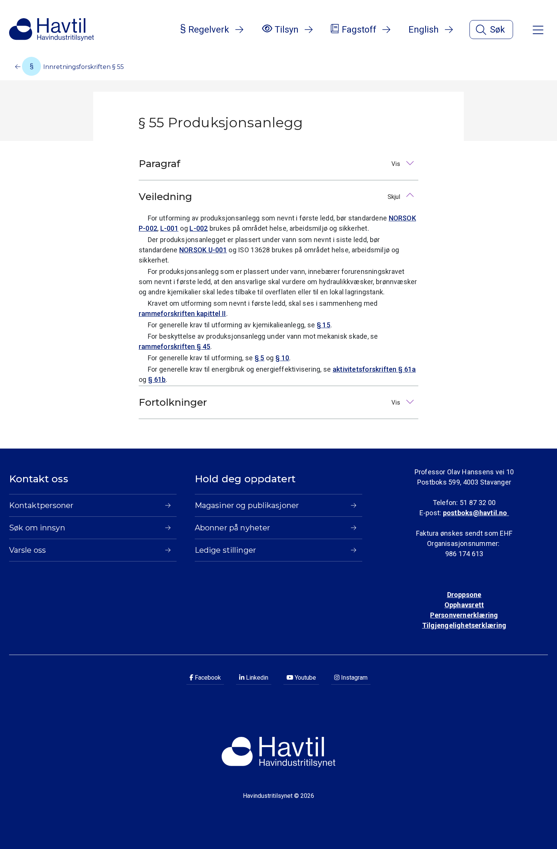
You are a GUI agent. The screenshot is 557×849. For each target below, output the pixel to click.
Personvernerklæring (464, 615)
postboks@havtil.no (476, 513)
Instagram (354, 677)
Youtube (304, 677)
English (423, 29)
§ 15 (323, 325)
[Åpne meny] (538, 29)
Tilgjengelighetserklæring (464, 625)
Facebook (207, 677)
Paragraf (270, 164)
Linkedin (256, 677)
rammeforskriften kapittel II (182, 313)
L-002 (198, 228)
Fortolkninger (270, 402)
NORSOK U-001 (203, 250)
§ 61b (157, 379)
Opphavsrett (464, 605)
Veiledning (270, 197)
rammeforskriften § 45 (174, 346)
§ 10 (282, 358)
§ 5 (259, 358)
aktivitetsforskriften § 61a (374, 369)
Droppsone (464, 595)
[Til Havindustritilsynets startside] (51, 29)
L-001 (169, 228)
